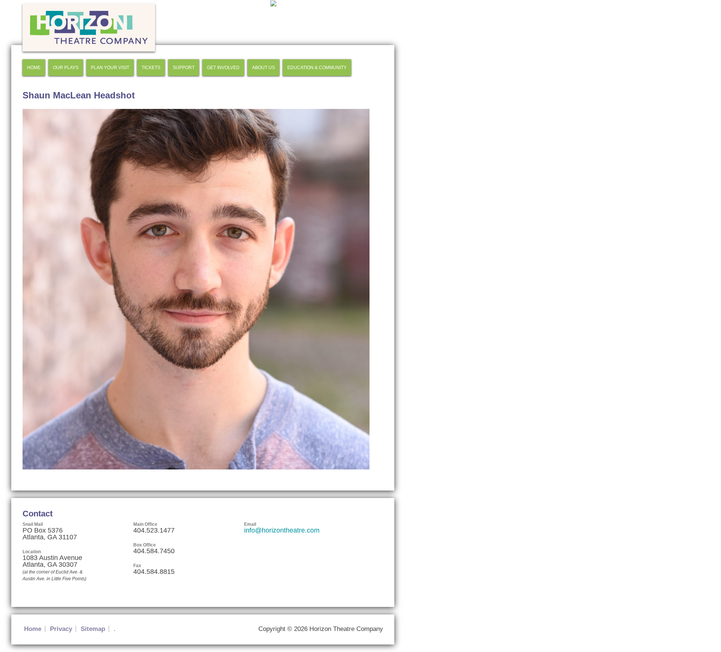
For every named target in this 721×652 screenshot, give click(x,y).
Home (34, 67)
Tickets (151, 67)
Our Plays (65, 67)
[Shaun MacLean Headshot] (196, 468)
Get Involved (223, 67)
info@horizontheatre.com (282, 530)
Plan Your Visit (110, 67)
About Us (263, 67)
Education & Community (317, 67)
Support (184, 67)
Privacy (61, 629)
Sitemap (93, 629)
